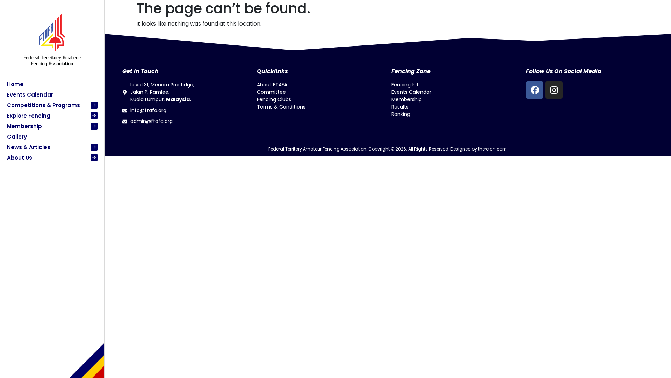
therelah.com (492, 149)
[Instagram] (554, 90)
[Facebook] (534, 90)
